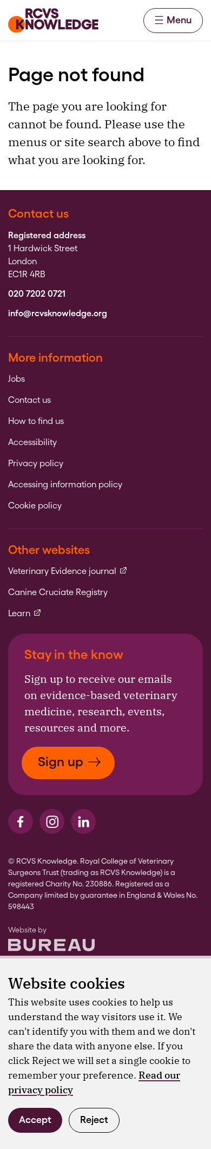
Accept (35, 1119)
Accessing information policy (65, 484)
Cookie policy (35, 505)
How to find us (36, 421)
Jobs (16, 379)
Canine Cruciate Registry (58, 592)
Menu (179, 19)
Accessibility (32, 442)
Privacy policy (35, 463)
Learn (25, 613)
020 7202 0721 (36, 294)
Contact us (29, 400)
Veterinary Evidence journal (68, 571)
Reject (94, 1119)
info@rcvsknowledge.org (57, 313)
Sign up (60, 761)
